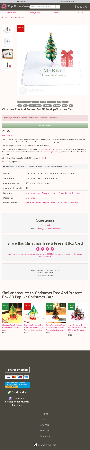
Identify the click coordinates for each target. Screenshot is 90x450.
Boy (19, 105)
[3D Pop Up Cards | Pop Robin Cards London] (15, 6)
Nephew (57, 105)
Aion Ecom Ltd (19, 392)
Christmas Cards (17, 18)
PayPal (48, 270)
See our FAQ (45, 225)
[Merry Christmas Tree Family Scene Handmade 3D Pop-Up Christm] (78, 313)
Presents (51, 102)
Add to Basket (45, 125)
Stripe (56, 270)
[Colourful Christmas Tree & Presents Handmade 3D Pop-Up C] (56, 313)
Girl (25, 105)
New (11, 12)
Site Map (45, 424)
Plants (43, 102)
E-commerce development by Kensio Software (17, 401)
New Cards (45, 430)
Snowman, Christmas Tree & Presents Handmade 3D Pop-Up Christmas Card (33, 327)
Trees (65, 102)
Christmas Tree (24, 102)
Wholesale (45, 435)
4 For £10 (79, 12)
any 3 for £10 (50, 149)
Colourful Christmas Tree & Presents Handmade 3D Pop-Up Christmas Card (55, 327)
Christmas (30, 198)
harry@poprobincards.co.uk (49, 229)
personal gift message (52, 152)
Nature (35, 102)
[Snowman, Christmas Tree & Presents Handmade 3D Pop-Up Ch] (34, 313)
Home (4, 18)
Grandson (47, 105)
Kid (71, 105)
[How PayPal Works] (17, 384)
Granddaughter (35, 105)
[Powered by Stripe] (17, 370)
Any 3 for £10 (7, 135)
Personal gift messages (67, 1)
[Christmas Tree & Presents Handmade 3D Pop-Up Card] (12, 313)
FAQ (44, 158)
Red (59, 102)
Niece (64, 105)
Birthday (34, 12)
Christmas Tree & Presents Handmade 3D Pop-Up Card (12, 327)
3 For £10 (56, 12)
